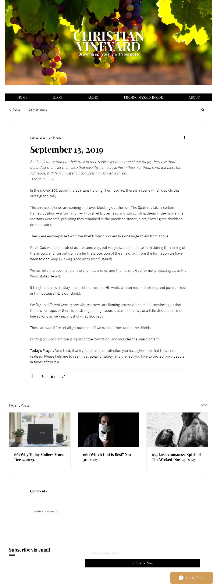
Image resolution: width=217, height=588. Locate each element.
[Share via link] (63, 376)
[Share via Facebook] (32, 376)
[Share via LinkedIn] (53, 376)
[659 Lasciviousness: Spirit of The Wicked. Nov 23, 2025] (177, 429)
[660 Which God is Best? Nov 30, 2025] (108, 429)
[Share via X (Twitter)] (42, 376)
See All (204, 404)
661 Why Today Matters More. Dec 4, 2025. (39, 457)
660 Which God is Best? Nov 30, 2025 (107, 457)
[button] (203, 109)
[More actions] (184, 137)
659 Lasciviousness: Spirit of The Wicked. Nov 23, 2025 (176, 457)
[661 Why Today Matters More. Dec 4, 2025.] (39, 429)
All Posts (14, 109)
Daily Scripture (37, 109)
